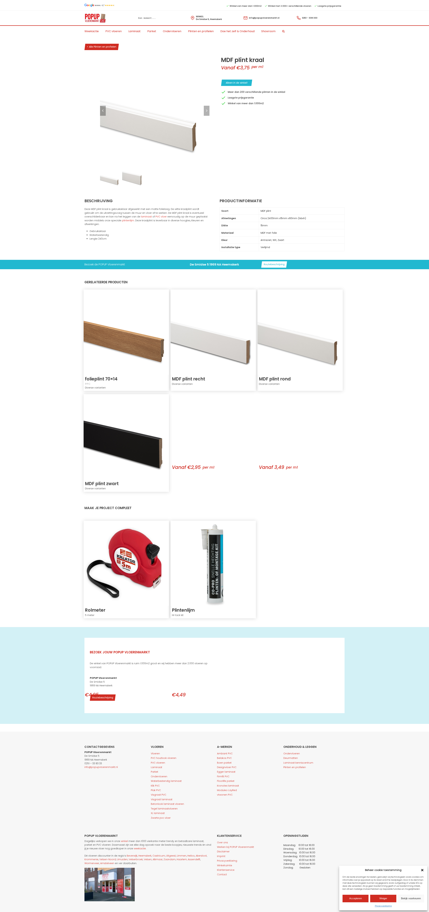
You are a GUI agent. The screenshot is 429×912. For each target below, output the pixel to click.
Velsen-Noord (107, 859)
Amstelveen (107, 863)
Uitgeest (171, 855)
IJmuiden (122, 859)
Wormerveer (91, 863)
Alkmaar (158, 859)
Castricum (158, 855)
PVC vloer (161, 216)
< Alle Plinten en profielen (101, 46)
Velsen (148, 859)
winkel (124, 841)
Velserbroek (136, 859)
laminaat (146, 216)
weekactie (140, 848)
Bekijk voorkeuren (411, 898)
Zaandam (170, 859)
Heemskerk (144, 855)
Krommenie (91, 859)
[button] (422, 870)
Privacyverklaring (383, 905)
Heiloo (191, 855)
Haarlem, (182, 859)
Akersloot (201, 855)
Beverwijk (132, 855)
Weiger (383, 898)
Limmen (181, 855)
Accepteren (355, 898)
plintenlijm (128, 220)
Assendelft (194, 859)
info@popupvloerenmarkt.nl (264, 17)
